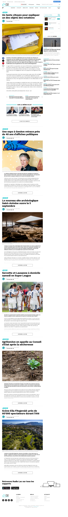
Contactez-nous (19, 500)
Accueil (17, 496)
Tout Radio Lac (32, 500)
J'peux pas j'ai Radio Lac (34, 498)
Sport (45, 499)
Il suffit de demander (34, 497)
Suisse (45, 498)
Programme (31, 4)
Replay (38, 4)
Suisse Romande (47, 497)
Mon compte (57, 1)
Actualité (19, 7)
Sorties (36, 7)
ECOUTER (24, 4)
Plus (49, 7)
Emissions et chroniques (20, 497)
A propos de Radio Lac (20, 499)
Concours (31, 7)
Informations (32, 499)
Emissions (13, 7)
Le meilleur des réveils (34, 496)
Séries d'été (25, 7)
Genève (45, 496)
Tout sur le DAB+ (43, 7)
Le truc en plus (47, 500)
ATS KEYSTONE (9, 21)
